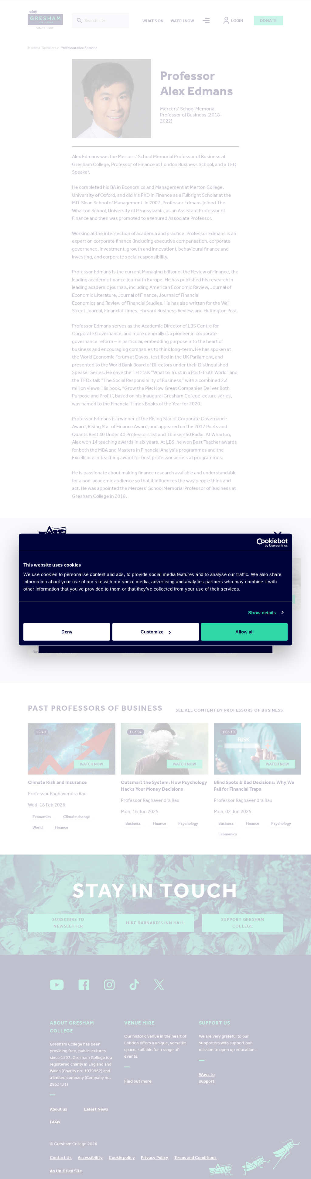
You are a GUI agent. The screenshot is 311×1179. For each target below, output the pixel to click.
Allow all (244, 631)
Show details (262, 612)
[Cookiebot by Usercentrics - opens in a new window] (261, 542)
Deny (66, 631)
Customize (152, 631)
